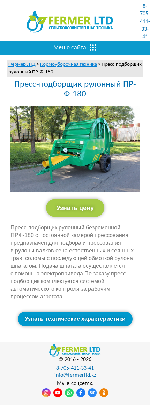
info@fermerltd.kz (75, 375)
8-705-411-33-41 (145, 21)
